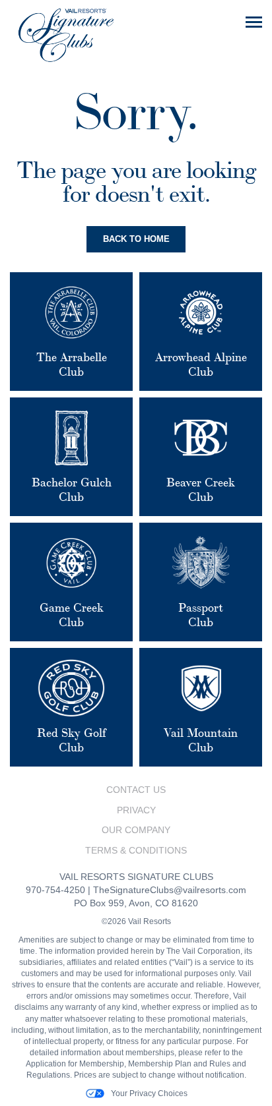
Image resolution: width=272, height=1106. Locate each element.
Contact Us (136, 789)
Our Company (136, 830)
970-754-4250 (55, 890)
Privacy (136, 810)
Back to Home (136, 239)
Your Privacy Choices (149, 1093)
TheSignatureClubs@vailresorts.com (169, 890)
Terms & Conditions (136, 850)
